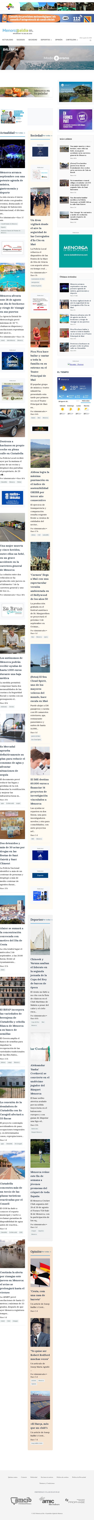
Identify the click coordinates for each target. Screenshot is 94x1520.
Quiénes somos (12, 1477)
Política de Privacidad (79, 1477)
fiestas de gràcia (36, 286)
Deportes (46, 40)
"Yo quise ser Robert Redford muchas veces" (40, 1355)
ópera (46, 637)
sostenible (46, 535)
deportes (41, 1231)
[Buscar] (90, 40)
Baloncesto (34, 1128)
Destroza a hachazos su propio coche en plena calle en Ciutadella (79, 346)
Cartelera (72, 40)
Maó (39, 418)
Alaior (2, 970)
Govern (11, 706)
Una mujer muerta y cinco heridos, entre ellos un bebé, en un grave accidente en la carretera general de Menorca (12, 557)
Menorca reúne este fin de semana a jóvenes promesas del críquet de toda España (40, 1184)
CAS (39, 535)
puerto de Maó (35, 736)
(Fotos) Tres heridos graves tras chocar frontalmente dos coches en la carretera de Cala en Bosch (80, 167)
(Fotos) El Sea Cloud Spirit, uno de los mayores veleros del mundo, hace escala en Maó (39, 689)
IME (32, 839)
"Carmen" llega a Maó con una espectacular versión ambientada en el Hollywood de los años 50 (39, 587)
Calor (8, 1321)
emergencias (35, 282)
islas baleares (11, 340)
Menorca (20, 340)
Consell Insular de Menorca (9, 224)
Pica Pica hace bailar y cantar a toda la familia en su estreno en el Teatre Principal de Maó (80, 332)
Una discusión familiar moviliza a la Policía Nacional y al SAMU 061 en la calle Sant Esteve (80, 201)
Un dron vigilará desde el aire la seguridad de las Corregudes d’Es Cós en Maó (39, 232)
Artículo (33, 1380)
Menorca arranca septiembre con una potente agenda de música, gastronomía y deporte (79, 288)
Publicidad (33, 1477)
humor (33, 418)
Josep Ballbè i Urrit (36, 1443)
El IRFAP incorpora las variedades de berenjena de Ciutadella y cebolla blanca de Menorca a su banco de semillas (12, 1021)
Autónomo (4, 706)
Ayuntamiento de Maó (37, 279)
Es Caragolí (18, 1143)
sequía (18, 803)
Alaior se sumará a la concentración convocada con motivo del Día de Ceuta (11, 936)
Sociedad (32, 40)
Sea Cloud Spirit (36, 739)
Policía (19, 482)
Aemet (3, 340)
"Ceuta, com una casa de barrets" (37, 1295)
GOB (20, 1232)
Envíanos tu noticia (47, 1477)
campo (10, 1062)
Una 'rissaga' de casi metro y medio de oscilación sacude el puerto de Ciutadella (81, 215)
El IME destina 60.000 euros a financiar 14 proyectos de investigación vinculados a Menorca (39, 791)
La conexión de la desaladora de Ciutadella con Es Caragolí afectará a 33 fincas (12, 1110)
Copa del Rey (35, 1022)
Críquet (33, 1231)
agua (2, 803)
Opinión (58, 40)
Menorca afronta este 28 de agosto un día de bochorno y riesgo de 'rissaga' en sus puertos (12, 303)
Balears (3, 1062)
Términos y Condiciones (47, 1483)
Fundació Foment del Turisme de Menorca (10, 232)
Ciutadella (4, 482)
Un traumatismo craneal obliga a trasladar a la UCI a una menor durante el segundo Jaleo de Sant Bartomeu (80, 184)
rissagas (15, 1321)
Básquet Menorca (36, 1132)
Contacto (24, 1477)
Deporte (3, 227)
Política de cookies (63, 1477)
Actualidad (7, 40)
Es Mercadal (10, 803)
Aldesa (33, 535)
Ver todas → (20, 133)
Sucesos (21, 40)
